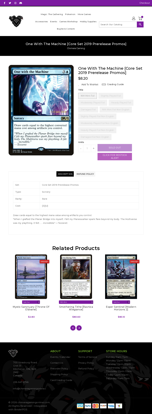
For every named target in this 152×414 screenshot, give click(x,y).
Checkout (145, 3)
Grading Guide (115, 84)
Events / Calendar (60, 357)
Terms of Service (87, 357)
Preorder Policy (59, 368)
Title (80, 90)
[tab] (65, 174)
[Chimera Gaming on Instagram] (15, 3)
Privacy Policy (86, 362)
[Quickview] (14, 318)
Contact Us (56, 362)
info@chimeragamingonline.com (26, 388)
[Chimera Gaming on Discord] (20, 3)
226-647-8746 (20, 382)
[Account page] (134, 19)
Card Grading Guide (61, 380)
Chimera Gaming (76, 48)
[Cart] (141, 19)
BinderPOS (20, 409)
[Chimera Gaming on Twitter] (10, 3)
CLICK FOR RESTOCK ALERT (115, 156)
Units (81, 142)
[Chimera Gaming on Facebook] (4, 3)
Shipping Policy (59, 374)
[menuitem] (52, 14)
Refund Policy (86, 368)
